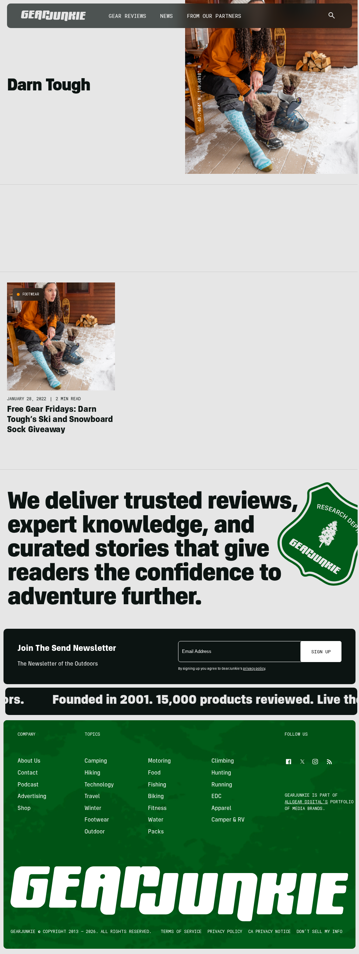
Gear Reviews (127, 15)
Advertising (32, 796)
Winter (92, 808)
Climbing (222, 761)
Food (154, 773)
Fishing (157, 785)
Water (155, 820)
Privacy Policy (225, 931)
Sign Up (321, 651)
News (166, 15)
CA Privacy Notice (269, 931)
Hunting (221, 773)
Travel (92, 796)
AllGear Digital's (306, 801)
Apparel (221, 808)
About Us (29, 761)
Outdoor (94, 832)
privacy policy (254, 669)
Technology (99, 785)
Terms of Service (181, 931)
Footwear (30, 294)
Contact (28, 773)
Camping (95, 761)
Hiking (92, 773)
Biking (156, 796)
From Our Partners (214, 15)
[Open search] (331, 16)
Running (221, 785)
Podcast (28, 785)
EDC (216, 796)
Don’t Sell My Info (320, 931)
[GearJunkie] (53, 16)
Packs (156, 832)
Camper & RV (228, 820)
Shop (24, 808)
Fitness (157, 808)
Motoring (159, 761)
